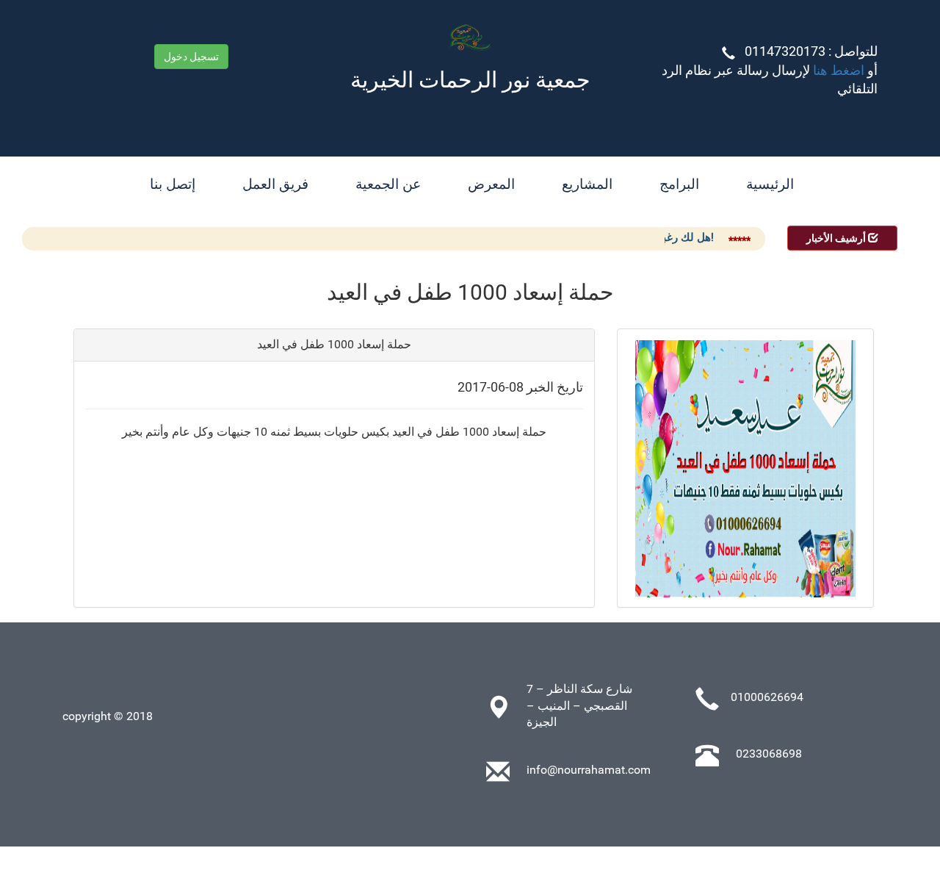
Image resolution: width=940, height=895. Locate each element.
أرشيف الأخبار (837, 238)
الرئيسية (770, 184)
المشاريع (587, 184)
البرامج (679, 184)
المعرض (491, 184)
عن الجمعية (388, 184)
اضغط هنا (837, 70)
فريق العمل (275, 184)
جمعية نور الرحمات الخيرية (470, 80)
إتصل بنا (172, 184)
